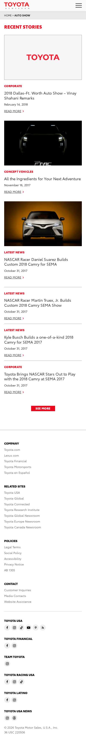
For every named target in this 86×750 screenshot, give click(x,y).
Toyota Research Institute (21, 510)
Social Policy (13, 553)
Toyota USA (12, 492)
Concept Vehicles (18, 171)
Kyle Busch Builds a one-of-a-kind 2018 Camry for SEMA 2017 (38, 339)
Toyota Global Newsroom (22, 515)
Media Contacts (15, 596)
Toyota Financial (15, 461)
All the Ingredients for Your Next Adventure (42, 178)
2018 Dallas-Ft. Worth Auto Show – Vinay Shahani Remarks (40, 95)
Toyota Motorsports (17, 467)
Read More (12, 111)
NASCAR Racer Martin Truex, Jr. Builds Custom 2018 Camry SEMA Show (37, 302)
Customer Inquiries (17, 590)
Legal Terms (12, 547)
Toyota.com (12, 449)
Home (8, 15)
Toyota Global (14, 498)
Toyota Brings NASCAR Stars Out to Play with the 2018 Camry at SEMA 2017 (39, 376)
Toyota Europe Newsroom (22, 521)
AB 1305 (9, 570)
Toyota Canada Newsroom (22, 527)
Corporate (13, 86)
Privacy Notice (14, 564)
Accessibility (12, 559)
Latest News (14, 252)
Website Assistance (17, 601)
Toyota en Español (17, 472)
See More (42, 408)
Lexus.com (11, 455)
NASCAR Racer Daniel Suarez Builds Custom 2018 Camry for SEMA (36, 261)
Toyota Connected (17, 504)
